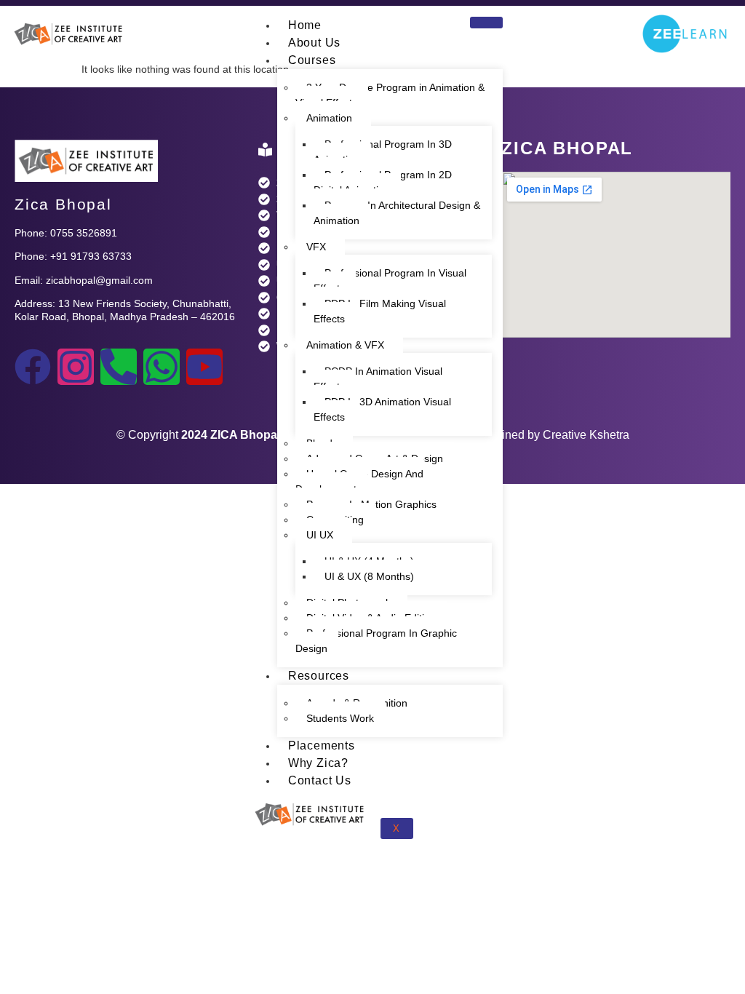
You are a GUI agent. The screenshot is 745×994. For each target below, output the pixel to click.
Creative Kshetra (586, 435)
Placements (321, 745)
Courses (312, 60)
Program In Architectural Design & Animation (397, 212)
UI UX (319, 535)
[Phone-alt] (118, 367)
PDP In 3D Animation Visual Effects (382, 409)
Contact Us (319, 780)
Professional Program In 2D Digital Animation (383, 182)
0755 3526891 (83, 233)
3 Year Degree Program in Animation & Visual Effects (390, 94)
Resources (318, 675)
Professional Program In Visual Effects (390, 280)
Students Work (340, 718)
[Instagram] (75, 367)
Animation (329, 118)
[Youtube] (204, 367)
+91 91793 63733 (91, 256)
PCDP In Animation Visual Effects (378, 378)
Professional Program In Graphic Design (376, 640)
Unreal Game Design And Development (359, 481)
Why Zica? (318, 763)
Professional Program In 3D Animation (383, 151)
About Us (314, 42)
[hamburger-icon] (486, 22)
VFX (316, 247)
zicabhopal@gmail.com (99, 280)
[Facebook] (33, 367)
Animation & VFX (345, 345)
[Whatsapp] (161, 367)
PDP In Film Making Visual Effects (380, 311)
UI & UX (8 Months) (369, 576)
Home (305, 25)
